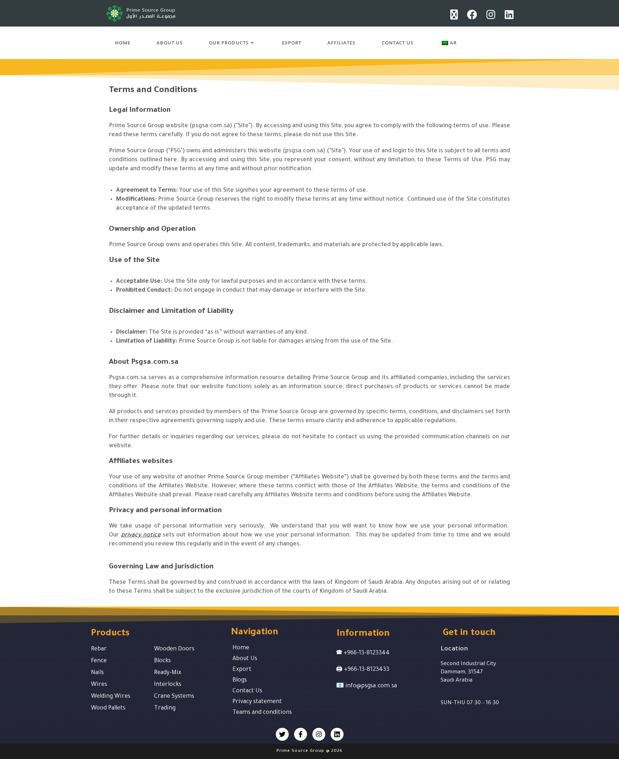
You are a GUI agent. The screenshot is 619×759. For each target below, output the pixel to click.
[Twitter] (282, 734)
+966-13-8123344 (367, 653)
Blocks (162, 661)
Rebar (99, 649)
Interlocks (167, 685)
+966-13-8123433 (366, 670)
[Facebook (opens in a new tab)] (474, 15)
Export (241, 670)
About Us (244, 659)
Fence (99, 661)
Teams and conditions (262, 713)
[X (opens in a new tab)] (456, 15)
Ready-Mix (167, 673)
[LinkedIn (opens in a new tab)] (508, 15)
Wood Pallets (108, 708)
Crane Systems (174, 696)
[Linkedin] (337, 734)
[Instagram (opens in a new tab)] (493, 15)
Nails (97, 673)
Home (240, 648)
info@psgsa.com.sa (371, 686)
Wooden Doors (174, 649)
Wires (99, 685)
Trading (165, 708)
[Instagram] (318, 734)
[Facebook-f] (300, 734)
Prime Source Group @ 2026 (310, 751)
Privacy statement (257, 702)
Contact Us (247, 691)
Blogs (239, 680)
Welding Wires (110, 696)
